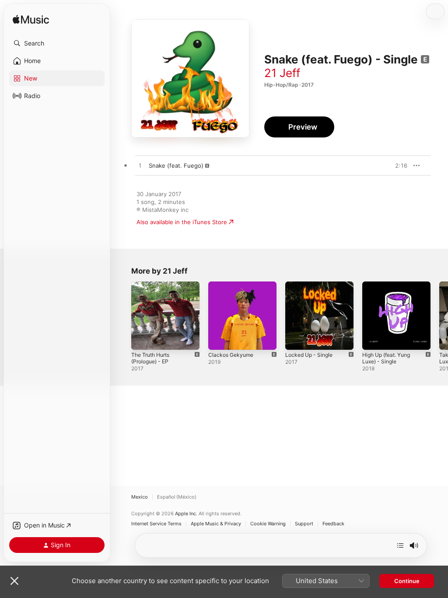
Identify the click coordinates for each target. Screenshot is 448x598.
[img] (31, 20)
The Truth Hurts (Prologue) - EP (150, 358)
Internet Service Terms (156, 523)
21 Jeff (282, 73)
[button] (57, 43)
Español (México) (176, 497)
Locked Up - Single (308, 355)
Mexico (139, 497)
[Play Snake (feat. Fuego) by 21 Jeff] (140, 166)
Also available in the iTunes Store (181, 221)
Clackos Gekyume (230, 355)
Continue (407, 580)
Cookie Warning (268, 523)
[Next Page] (439, 315)
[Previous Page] (122, 315)
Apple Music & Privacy (216, 523)
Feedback (333, 523)
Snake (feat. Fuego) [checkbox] (176, 165)
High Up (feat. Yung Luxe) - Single (386, 358)
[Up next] (400, 545)
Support (304, 523)
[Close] (14, 581)
